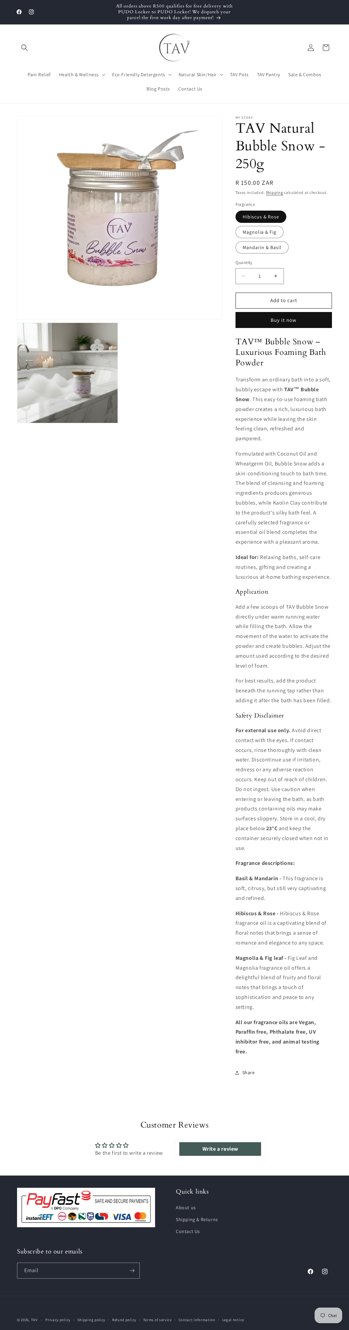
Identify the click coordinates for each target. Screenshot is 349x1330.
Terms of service (157, 1319)
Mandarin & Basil (262, 247)
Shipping (274, 192)
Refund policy (124, 1319)
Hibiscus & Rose (261, 217)
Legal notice (233, 1319)
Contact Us (188, 1231)
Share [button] (248, 1072)
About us (186, 1207)
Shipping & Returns (197, 1219)
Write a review (220, 1148)
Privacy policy (58, 1319)
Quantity (244, 262)
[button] (24, 47)
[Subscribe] (131, 1271)
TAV (34, 1319)
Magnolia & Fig (259, 232)
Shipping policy (91, 1319)
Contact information (197, 1319)
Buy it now (284, 320)
